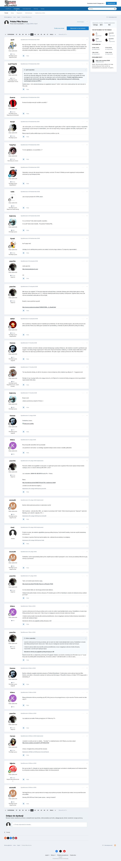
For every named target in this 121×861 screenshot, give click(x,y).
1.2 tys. (13, 54)
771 (13, 357)
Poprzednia (11, 34)
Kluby (12, 13)
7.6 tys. (13, 159)
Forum (6, 13)
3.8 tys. (13, 333)
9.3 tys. (13, 136)
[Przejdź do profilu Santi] (93, 40)
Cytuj (27, 55)
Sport (35, 23)
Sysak (12, 238)
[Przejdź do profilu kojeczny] (13, 221)
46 (44, 34)
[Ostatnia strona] (55, 34)
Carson (12, 736)
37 (16, 34)
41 (28, 34)
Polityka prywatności (62, 855)
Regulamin (19, 13)
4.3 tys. (13, 253)
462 (13, 206)
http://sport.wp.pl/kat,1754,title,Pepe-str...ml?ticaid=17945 (37, 584)
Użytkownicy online (40, 13)
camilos (12, 367)
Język (47, 855)
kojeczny (12, 216)
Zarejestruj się (111, 3)
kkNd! (12, 319)
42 (32, 34)
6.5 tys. (13, 750)
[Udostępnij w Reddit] (5, 838)
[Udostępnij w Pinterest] (16, 838)
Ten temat (108, 8)
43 (35, 34)
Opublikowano (30, 39)
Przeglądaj (17, 8)
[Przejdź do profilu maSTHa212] (13, 69)
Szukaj (42, 8)
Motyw (53, 855)
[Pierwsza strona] (5, 34)
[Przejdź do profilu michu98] (13, 506)
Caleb (12, 167)
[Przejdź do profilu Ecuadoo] (106, 40)
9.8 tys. (13, 181)
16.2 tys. (13, 111)
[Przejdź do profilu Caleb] (13, 173)
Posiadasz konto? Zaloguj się (95, 3)
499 (13, 230)
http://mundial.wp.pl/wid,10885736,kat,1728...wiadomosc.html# (39, 482)
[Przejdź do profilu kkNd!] (13, 324)
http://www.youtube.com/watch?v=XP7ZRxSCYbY (35, 742)
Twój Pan (12, 145)
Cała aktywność (27, 8)
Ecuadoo (111, 38)
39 (22, 34)
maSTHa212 (12, 64)
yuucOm (12, 261)
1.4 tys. (13, 777)
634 (13, 514)
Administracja (28, 13)
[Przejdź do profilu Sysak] (13, 244)
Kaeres (12, 97)
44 (38, 34)
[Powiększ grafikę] (28, 423)
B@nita (12, 763)
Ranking (36, 8)
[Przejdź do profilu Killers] (13, 445)
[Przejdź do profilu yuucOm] (13, 267)
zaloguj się (58, 818)
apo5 (12, 40)
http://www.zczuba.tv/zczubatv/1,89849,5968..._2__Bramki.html (39, 307)
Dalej (51, 34)
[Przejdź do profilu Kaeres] (13, 103)
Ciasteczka (73, 855)
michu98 (12, 500)
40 (26, 34)
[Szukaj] (115, 8)
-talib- (12, 192)
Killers (12, 440)
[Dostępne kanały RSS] (115, 845)
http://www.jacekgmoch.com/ (30, 269)
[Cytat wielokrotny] (23, 56)
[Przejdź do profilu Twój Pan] (13, 150)
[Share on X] (8, 838)
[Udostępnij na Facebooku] (11, 838)
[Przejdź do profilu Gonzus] (13, 348)
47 (47, 34)
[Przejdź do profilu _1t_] (93, 34)
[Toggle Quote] (25, 69)
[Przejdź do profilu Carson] (13, 742)
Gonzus (12, 343)
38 (19, 34)
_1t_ (96, 33)
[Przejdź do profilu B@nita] (13, 769)
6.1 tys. (13, 78)
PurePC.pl (8, 8)
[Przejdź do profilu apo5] (13, 45)
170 (13, 454)
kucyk (12, 122)
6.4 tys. (13, 275)
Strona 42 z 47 (62, 34)
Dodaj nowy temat (59, 28)
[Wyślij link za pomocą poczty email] (13, 838)
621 (13, 381)
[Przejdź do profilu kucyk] (13, 127)
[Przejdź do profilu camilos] (13, 373)
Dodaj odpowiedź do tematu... (23, 824)
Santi (97, 38)
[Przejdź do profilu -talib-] (13, 197)
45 (41, 34)
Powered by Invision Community (60, 858)
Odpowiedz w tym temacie (77, 28)
